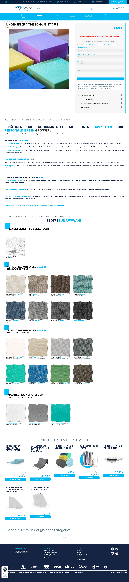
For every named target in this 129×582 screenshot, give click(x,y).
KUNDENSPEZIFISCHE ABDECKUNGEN (113, 447)
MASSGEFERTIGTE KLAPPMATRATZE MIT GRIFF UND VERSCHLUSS (40, 449)
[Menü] (7, 567)
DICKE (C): (108, 44)
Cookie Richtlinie (77, 572)
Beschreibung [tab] (12, 119)
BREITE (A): (80, 44)
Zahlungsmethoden (50, 552)
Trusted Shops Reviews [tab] (59, 119)
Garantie (46, 558)
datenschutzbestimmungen (59, 572)
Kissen (79, 558)
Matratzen (80, 556)
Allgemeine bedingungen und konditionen (32, 572)
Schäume (80, 550)
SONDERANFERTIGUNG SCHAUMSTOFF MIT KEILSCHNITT (15, 489)
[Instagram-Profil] (116, 553)
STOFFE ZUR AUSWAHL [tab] (33, 119)
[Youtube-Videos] (112, 553)
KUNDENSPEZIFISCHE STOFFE (89, 447)
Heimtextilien (81, 560)
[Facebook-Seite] (112, 548)
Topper (79, 552)
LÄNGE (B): (94, 44)
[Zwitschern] (116, 548)
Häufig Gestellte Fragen (51, 554)
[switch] (5, 576)
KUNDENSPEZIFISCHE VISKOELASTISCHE (64, 447)
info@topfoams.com (11, 1)
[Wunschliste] (113, 9)
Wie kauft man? (49, 550)
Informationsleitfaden (51, 556)
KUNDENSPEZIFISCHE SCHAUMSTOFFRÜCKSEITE (40, 488)
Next (72, 59)
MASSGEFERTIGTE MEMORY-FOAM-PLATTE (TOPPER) (13, 448)
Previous (4, 59)
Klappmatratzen (82, 554)
